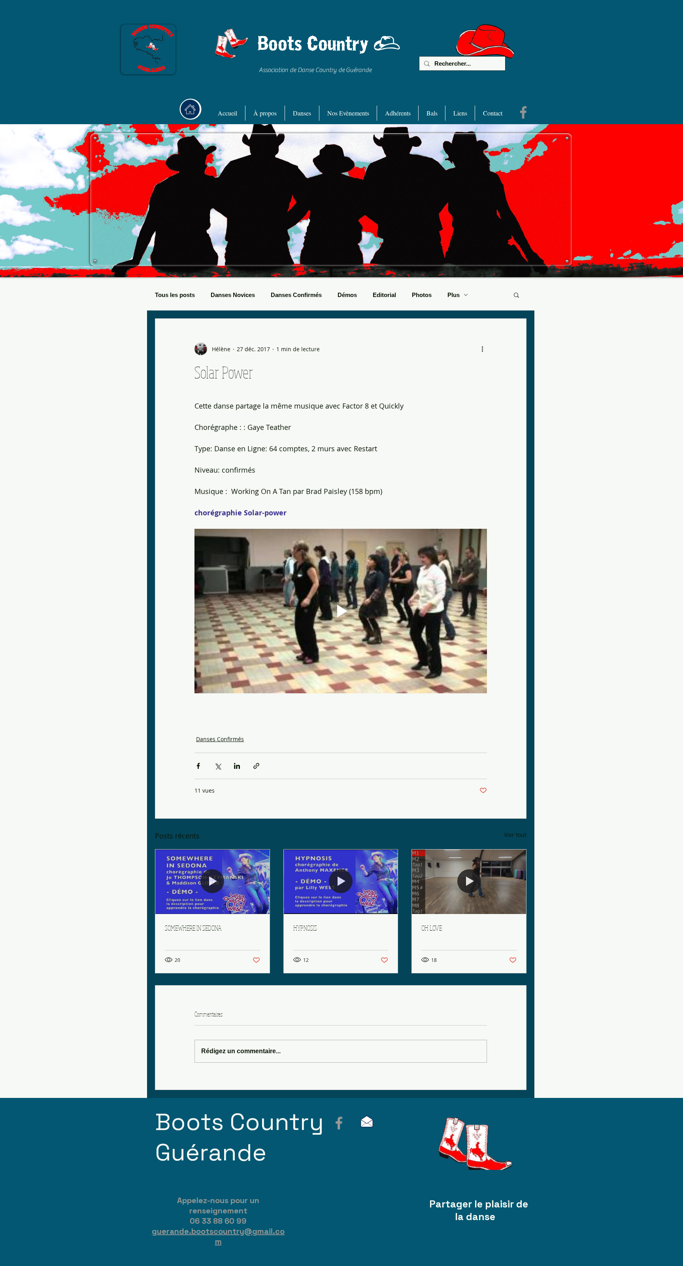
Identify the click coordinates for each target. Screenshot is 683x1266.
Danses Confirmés (296, 294)
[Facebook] (523, 112)
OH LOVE (431, 927)
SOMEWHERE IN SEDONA (193, 927)
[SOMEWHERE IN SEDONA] (212, 882)
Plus (453, 294)
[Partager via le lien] (256, 766)
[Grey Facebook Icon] (338, 1123)
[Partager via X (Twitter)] (217, 766)
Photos (422, 294)
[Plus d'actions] (482, 349)
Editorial (384, 294)
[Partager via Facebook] (198, 766)
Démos (347, 294)
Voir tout (515, 834)
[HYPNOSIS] (341, 882)
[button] (265, 113)
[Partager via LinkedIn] (237, 766)
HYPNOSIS (305, 927)
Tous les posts (175, 294)
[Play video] (340, 611)
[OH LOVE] (469, 882)
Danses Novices (233, 294)
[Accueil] (190, 109)
